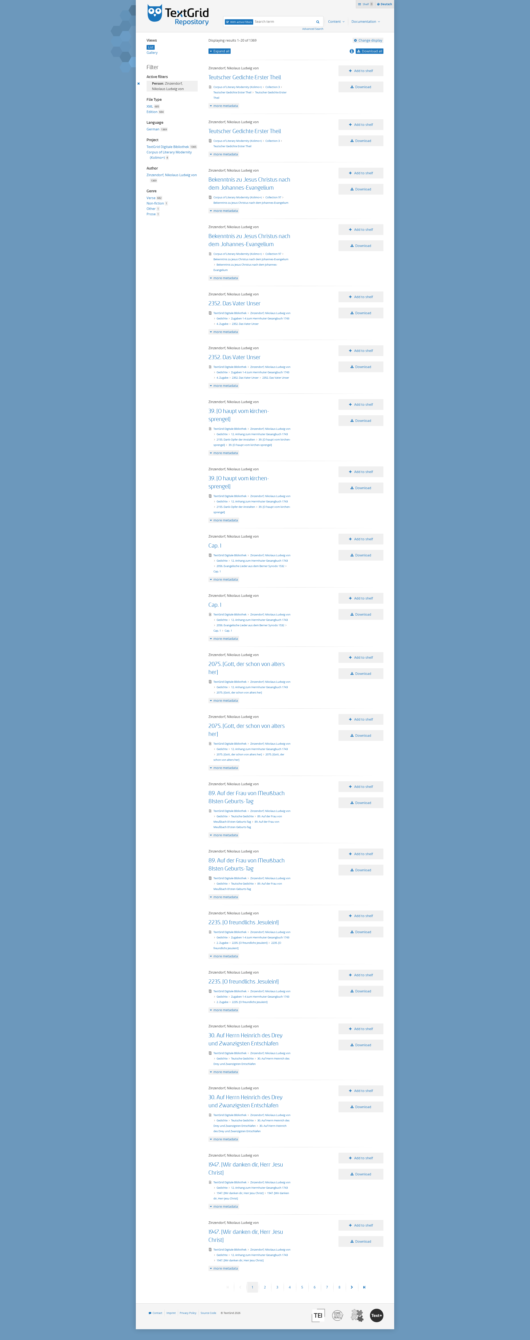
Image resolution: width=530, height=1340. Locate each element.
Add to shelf (363, 71)
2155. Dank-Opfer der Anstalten (236, 439)
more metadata (225, 106)
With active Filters (241, 22)
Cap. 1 (214, 546)
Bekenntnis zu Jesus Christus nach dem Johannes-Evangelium (250, 203)
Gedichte (222, 318)
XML (150, 106)
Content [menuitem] (335, 21)
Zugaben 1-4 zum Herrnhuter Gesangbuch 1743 (260, 318)
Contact (157, 1313)
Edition (152, 112)
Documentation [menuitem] (364, 21)
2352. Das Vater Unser (234, 303)
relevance (368, 58)
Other (151, 208)
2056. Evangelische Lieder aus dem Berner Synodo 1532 (251, 566)
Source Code (208, 1313)
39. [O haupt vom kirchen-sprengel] (250, 445)
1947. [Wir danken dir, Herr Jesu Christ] (240, 1193)
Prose (151, 214)
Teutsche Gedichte (242, 816)
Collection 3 (272, 87)
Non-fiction (155, 203)
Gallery (152, 52)
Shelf (367, 4)
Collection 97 (273, 197)
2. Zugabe (223, 943)
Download (363, 87)
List (150, 47)
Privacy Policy (188, 1313)
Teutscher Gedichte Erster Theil (244, 77)
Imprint (171, 1313)
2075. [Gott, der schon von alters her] (239, 692)
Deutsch (387, 5)
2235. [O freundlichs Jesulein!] (243, 922)
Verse (151, 198)
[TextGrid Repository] (178, 5)
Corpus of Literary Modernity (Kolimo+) (237, 87)
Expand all (221, 51)
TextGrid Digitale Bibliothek (168, 146)
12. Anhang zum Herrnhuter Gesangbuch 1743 (259, 434)
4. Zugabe (223, 324)
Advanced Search (312, 29)
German (153, 129)
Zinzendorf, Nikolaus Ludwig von (172, 175)
